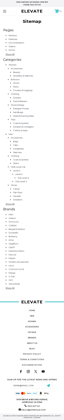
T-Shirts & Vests (20, 130)
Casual (16, 189)
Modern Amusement (19, 262)
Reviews (13, 35)
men (32, 316)
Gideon (12, 218)
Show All (10, 54)
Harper (12, 258)
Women (12, 65)
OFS (11, 280)
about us (32, 343)
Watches (17, 152)
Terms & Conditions (32, 359)
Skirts (15, 87)
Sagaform (13, 243)
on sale (32, 332)
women (32, 321)
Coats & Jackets (20, 123)
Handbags (18, 112)
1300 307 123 (35, 5)
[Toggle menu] (9, 11)
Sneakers (17, 199)
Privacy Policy (32, 354)
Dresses (17, 97)
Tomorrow (14, 222)
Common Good (16, 269)
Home (12, 50)
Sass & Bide (14, 284)
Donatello (13, 232)
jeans (16, 163)
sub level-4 (23, 178)
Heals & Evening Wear (23, 116)
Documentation (16, 42)
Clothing (15, 94)
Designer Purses (21, 108)
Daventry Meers (16, 251)
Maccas (12, 254)
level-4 (18, 174)
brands (32, 338)
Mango (12, 273)
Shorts (16, 83)
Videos (12, 46)
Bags (15, 141)
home (32, 310)
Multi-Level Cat (18, 167)
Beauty (16, 72)
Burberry (13, 236)
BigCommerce (45, 416)
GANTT (12, 247)
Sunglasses (18, 148)
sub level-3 (21, 181)
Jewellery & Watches (23, 76)
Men (11, 134)
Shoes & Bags (17, 105)
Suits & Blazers (20, 101)
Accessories (16, 68)
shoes (14, 185)
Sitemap (37, 418)
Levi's (11, 265)
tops (13, 119)
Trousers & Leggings (22, 90)
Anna (11, 240)
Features (13, 39)
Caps (15, 145)
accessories (32, 327)
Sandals (17, 196)
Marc (11, 214)
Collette (13, 225)
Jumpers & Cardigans (23, 127)
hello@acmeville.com (33, 410)
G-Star (12, 276)
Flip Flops (17, 192)
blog (32, 349)
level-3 (16, 170)
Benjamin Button (17, 229)
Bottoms (15, 79)
